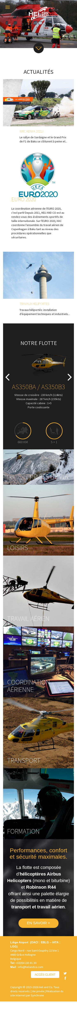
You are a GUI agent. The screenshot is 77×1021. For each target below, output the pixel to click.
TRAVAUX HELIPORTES (34, 303)
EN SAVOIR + (38, 923)
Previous (9, 372)
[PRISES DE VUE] (38, 466)
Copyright (16, 987)
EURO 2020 (23, 199)
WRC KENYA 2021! (32, 131)
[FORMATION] (38, 803)
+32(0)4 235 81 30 (26, 963)
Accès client (45, 974)
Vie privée (38, 991)
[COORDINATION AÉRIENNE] (38, 661)
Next (68, 372)
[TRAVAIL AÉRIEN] (38, 591)
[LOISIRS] (38, 520)
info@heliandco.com (30, 967)
